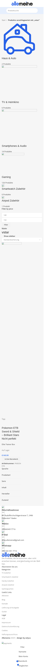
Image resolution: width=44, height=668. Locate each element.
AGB (3, 618)
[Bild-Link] (13, 554)
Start (4, 20)
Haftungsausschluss (10, 634)
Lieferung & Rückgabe (10, 608)
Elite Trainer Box (8, 444)
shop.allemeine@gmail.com (13, 540)
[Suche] (35, 10)
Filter (6, 225)
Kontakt (5, 604)
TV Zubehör (6, 573)
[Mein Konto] (41, 3)
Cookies (5, 630)
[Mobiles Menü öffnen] (3, 3)
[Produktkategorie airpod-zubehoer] (22, 115)
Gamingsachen (7, 589)
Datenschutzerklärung (10, 626)
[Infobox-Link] (22, 509)
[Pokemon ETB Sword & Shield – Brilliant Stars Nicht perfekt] (11, 330)
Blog (3, 600)
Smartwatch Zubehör (10, 577)
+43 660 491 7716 (9, 551)
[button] (11, 459)
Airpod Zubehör (8, 585)
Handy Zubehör (8, 581)
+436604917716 (8, 529)
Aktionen (5, 595)
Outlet (4, 612)
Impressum (6, 622)
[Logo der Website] (22, 3)
